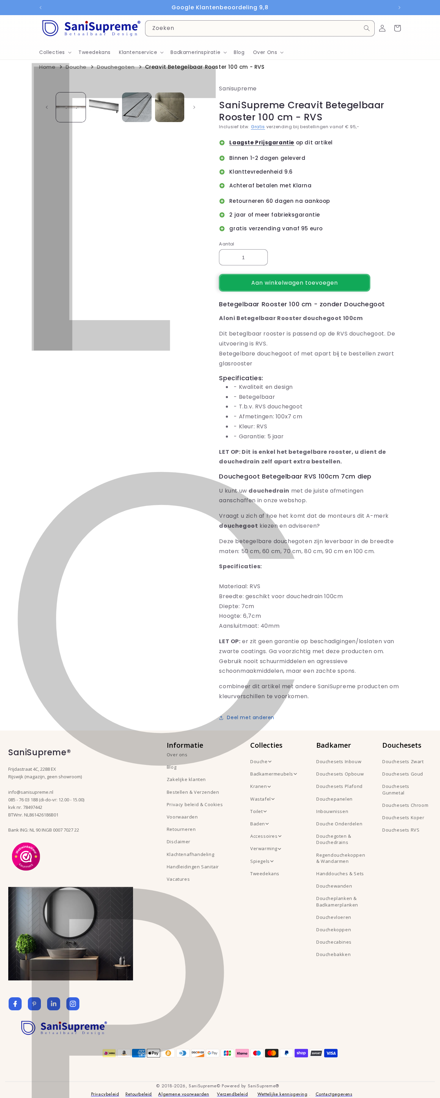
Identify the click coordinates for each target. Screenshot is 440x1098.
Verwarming (263, 848)
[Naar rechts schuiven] (194, 107)
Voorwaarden (182, 817)
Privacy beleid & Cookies (195, 804)
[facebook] (15, 1004)
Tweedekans (264, 873)
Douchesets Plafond (339, 786)
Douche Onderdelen (339, 824)
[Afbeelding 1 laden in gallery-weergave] (71, 107)
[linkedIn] (53, 1004)
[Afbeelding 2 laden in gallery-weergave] (104, 107)
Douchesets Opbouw (340, 774)
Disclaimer (178, 841)
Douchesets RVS (400, 830)
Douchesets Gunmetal (395, 789)
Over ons (177, 754)
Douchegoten (116, 66)
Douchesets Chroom (405, 805)
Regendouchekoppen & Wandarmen (340, 858)
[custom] (34, 1004)
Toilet (256, 811)
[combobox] (260, 28)
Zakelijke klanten (186, 779)
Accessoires (264, 836)
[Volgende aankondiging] (399, 7)
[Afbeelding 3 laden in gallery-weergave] (137, 107)
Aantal (226, 244)
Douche (76, 66)
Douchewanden (334, 886)
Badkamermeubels (271, 774)
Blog (171, 767)
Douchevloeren (333, 917)
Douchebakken (333, 954)
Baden (257, 824)
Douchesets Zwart (403, 761)
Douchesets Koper (403, 817)
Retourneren (181, 829)
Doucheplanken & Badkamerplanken (337, 901)
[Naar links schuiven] (46, 107)
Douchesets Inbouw (338, 761)
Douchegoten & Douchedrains (333, 839)
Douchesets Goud (402, 774)
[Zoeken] (366, 28)
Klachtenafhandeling (190, 854)
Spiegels (260, 861)
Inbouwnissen (332, 811)
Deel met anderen (250, 717)
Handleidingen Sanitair (193, 867)
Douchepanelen (334, 799)
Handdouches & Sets (340, 873)
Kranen (258, 786)
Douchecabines (334, 942)
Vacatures (178, 879)
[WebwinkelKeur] (26, 856)
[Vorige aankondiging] (40, 7)
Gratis (258, 127)
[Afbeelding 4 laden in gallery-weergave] (170, 107)
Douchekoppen (333, 929)
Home (47, 66)
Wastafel (260, 799)
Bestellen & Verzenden (193, 792)
